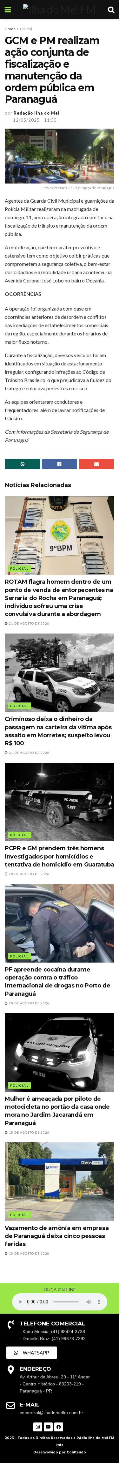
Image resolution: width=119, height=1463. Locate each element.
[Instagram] (37, 1426)
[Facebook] (58, 1426)
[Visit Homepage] (59, 9)
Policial (26, 28)
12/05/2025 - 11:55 (35, 120)
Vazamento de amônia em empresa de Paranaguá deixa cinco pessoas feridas (57, 1236)
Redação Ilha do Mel (37, 113)
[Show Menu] (8, 9)
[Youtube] (48, 1426)
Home (10, 28)
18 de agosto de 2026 (29, 1132)
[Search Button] (111, 9)
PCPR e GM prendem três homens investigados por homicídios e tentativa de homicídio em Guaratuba (59, 856)
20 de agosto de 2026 (29, 874)
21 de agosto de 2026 (29, 623)
